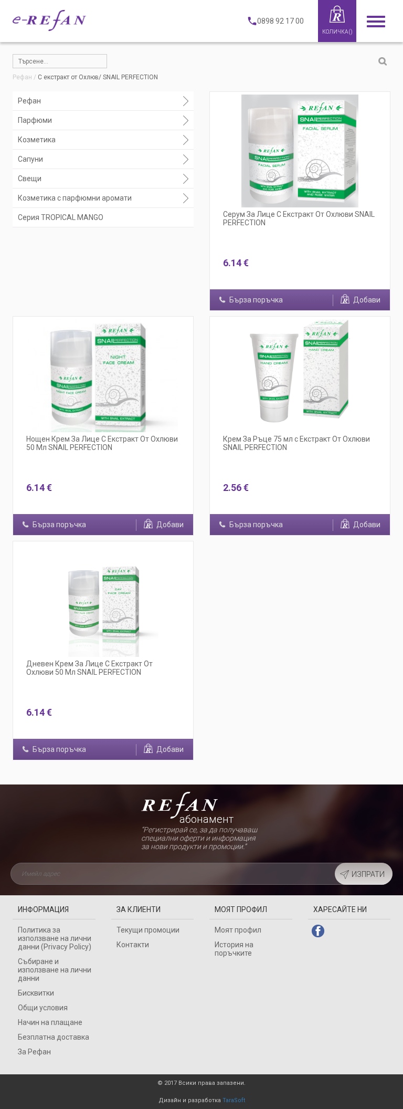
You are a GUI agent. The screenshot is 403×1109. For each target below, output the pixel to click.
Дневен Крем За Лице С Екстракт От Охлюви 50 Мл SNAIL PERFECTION (89, 668)
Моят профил (238, 930)
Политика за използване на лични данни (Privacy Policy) (54, 938)
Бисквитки (36, 993)
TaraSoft (233, 1100)
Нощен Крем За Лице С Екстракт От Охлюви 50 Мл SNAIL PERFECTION (102, 443)
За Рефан (34, 1052)
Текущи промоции (147, 930)
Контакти (132, 944)
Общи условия (43, 1007)
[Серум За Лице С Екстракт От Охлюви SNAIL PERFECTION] (300, 151)
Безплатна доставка (53, 1037)
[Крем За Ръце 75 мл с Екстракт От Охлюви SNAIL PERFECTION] (300, 375)
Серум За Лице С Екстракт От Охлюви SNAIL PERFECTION (299, 218)
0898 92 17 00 (280, 21)
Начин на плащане (50, 1022)
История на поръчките (234, 948)
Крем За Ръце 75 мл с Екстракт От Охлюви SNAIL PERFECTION (296, 443)
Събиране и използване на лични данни (54, 969)
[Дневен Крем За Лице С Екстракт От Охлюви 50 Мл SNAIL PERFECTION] (103, 600)
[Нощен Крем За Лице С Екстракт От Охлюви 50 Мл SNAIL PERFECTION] (103, 375)
